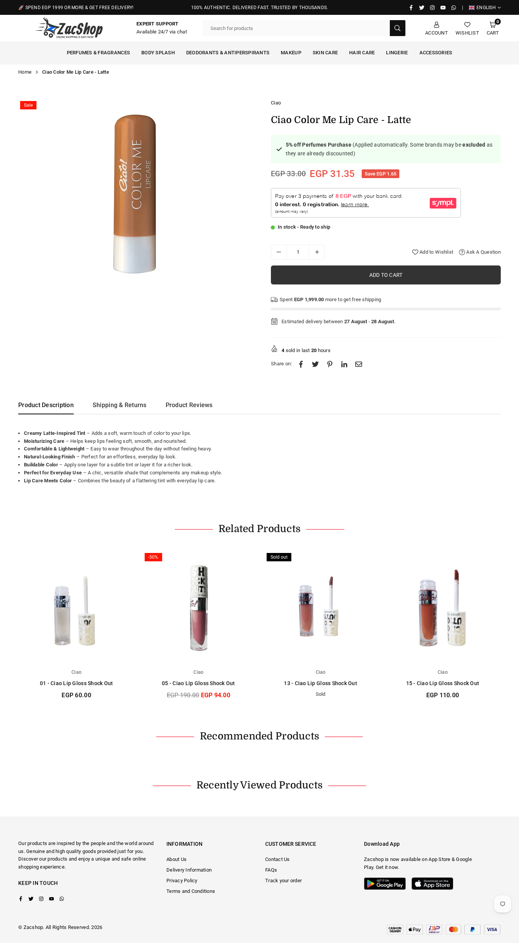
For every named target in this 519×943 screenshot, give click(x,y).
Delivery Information (189, 870)
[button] (493, 28)
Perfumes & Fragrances (98, 52)
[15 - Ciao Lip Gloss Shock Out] (442, 607)
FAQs (271, 870)
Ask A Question (483, 252)
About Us (176, 859)
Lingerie (397, 52)
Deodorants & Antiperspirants (227, 52)
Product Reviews (189, 405)
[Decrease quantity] (278, 252)
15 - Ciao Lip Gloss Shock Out (442, 683)
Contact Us (277, 859)
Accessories (436, 52)
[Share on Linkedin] (344, 364)
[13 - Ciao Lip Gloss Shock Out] (321, 607)
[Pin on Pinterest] (330, 364)
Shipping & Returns (120, 405)
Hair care (362, 52)
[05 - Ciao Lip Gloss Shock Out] (198, 607)
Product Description (46, 405)
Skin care (325, 52)
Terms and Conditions (190, 891)
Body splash (158, 52)
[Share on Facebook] (301, 364)
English (486, 7)
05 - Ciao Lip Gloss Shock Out (198, 683)
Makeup (291, 52)
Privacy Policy (182, 880)
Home (25, 72)
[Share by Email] (358, 364)
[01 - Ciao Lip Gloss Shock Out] (76, 607)
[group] (136, 194)
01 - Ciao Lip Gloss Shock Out (76, 683)
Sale (28, 105)
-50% (153, 557)
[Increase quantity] (316, 252)
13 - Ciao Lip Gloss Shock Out (320, 683)
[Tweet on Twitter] (315, 364)
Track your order (283, 880)
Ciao (276, 103)
